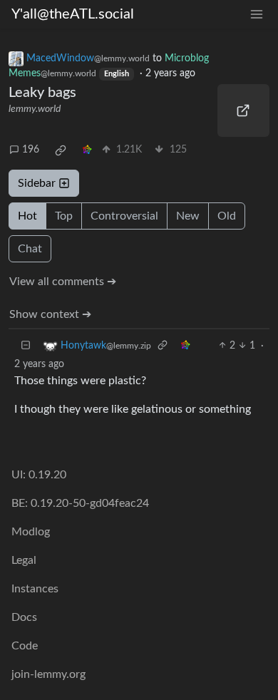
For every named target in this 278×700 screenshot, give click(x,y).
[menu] (257, 14)
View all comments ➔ (62, 281)
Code (24, 646)
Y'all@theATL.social (72, 14)
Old (226, 216)
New (188, 216)
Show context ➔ (50, 314)
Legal (23, 560)
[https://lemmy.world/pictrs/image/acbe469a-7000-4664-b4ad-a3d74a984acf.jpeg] (243, 110)
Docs (24, 617)
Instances (34, 589)
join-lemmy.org (48, 674)
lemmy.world (35, 109)
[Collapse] (25, 346)
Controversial (124, 216)
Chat (30, 248)
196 (30, 150)
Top (64, 216)
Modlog (30, 531)
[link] (61, 150)
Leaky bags (42, 93)
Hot (27, 216)
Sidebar (37, 183)
